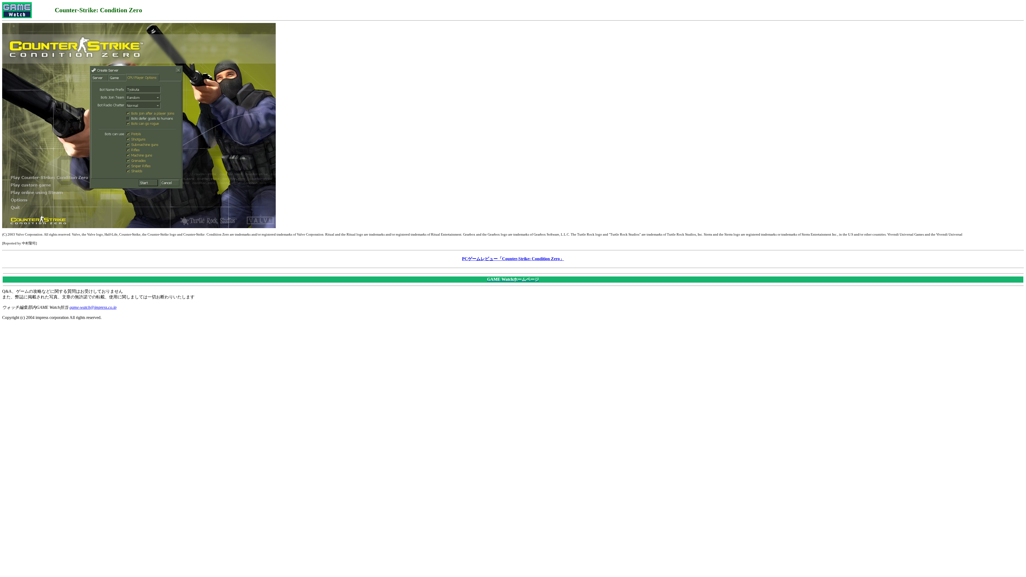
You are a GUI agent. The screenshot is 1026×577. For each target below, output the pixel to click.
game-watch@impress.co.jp (92, 307)
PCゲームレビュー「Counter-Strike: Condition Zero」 (513, 258)
